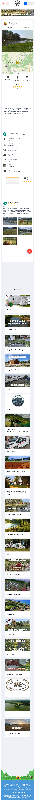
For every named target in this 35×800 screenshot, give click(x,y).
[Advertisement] (17, 97)
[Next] (30, 40)
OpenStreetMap (23, 73)
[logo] (17, 3)
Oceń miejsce (27, 80)
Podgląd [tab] (9, 27)
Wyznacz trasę (7, 80)
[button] (17, 62)
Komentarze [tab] (25, 27)
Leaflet (16, 73)
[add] (29, 251)
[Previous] (4, 40)
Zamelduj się (17, 80)
